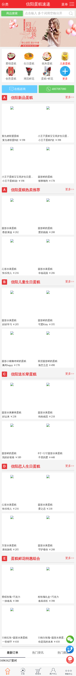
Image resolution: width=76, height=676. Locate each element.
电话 (70, 650)
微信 (70, 640)
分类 (4, 4)
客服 (70, 661)
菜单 (64, 4)
